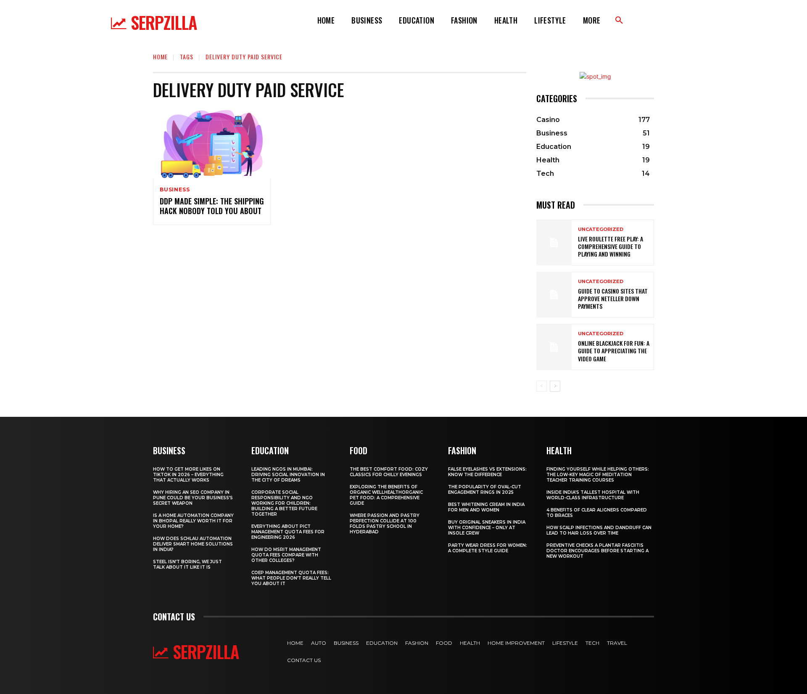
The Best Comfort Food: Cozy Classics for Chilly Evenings (389, 471)
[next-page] (555, 386)
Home (160, 56)
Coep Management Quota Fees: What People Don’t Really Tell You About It (291, 578)
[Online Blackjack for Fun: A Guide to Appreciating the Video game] (554, 347)
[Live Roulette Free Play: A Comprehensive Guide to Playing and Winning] (554, 242)
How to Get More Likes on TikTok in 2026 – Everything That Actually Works (188, 474)
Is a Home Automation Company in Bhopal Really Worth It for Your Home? (193, 521)
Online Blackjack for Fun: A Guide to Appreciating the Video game (613, 351)
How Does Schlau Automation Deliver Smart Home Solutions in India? (193, 544)
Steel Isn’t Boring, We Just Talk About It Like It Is (187, 564)
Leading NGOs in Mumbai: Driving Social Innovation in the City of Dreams (288, 474)
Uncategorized (600, 229)
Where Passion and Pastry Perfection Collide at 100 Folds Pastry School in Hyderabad (384, 524)
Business (175, 189)
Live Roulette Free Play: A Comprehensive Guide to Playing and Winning (610, 246)
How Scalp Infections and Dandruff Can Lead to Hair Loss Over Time (598, 530)
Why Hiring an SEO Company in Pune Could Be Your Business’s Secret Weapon (193, 498)
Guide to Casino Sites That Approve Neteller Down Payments (613, 298)
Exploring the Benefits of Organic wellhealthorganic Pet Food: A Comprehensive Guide (386, 495)
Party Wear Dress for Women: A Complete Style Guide (487, 548)
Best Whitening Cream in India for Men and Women (486, 507)
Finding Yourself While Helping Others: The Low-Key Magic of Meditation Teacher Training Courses (597, 474)
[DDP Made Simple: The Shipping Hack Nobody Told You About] (212, 143)
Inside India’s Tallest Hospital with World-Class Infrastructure (592, 495)
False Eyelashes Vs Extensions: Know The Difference (487, 471)
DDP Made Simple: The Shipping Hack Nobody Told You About (212, 206)
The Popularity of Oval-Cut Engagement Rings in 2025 (484, 489)
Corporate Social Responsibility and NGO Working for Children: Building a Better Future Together (284, 503)
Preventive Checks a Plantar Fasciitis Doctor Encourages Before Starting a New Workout (597, 551)
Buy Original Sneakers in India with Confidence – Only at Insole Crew (486, 527)
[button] (619, 21)
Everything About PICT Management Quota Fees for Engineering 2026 (287, 532)
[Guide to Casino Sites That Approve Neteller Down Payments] (554, 295)
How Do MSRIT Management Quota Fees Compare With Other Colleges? (286, 555)
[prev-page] (541, 386)
